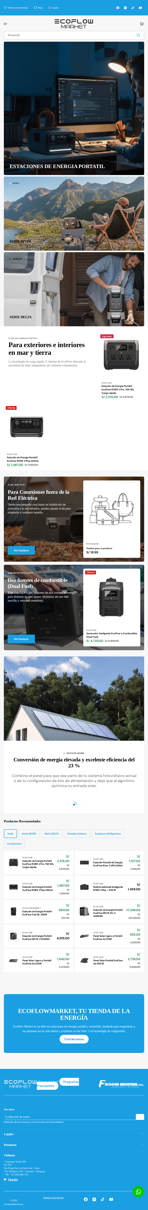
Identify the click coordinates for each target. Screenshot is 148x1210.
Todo (10, 833)
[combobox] (74, 35)
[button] (5, 24)
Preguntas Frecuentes (58, 1084)
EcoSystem (14, 843)
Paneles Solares (77, 833)
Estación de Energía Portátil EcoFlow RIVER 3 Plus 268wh (23, 459)
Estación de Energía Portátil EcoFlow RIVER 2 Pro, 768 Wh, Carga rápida (118, 390)
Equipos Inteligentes (108, 833)
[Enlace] (74, 108)
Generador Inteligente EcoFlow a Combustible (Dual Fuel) (111, 635)
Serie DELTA (52, 833)
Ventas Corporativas (53, 1197)
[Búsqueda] (139, 35)
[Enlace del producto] (121, 367)
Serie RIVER (29, 833)
